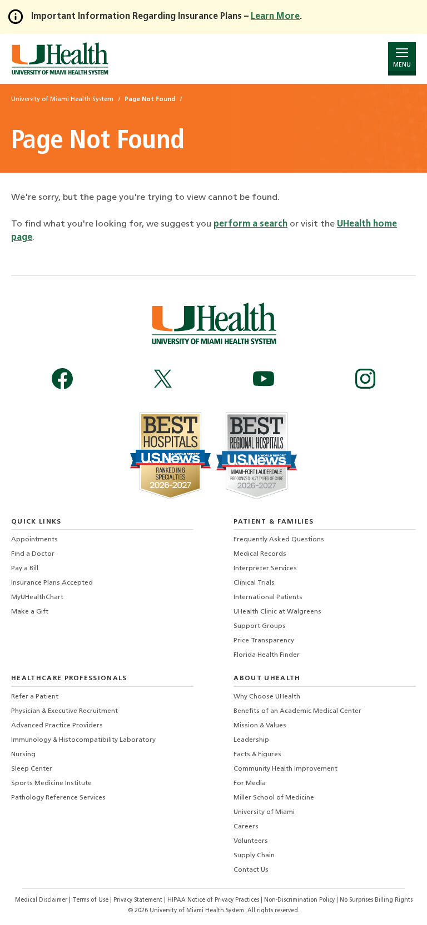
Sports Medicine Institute (51, 783)
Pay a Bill (24, 568)
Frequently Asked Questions (279, 539)
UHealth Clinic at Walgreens (277, 612)
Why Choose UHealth (267, 696)
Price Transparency (264, 640)
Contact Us (251, 870)
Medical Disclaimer (42, 900)
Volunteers (251, 841)
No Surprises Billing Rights (376, 900)
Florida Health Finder (267, 655)
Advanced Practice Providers (57, 725)
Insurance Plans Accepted (52, 583)
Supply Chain (254, 855)
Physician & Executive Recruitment (64, 711)
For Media (250, 783)
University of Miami (264, 812)
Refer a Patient (34, 696)
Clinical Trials (254, 583)
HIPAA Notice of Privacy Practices (213, 900)
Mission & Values (260, 725)
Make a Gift (29, 612)
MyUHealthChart (37, 597)
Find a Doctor (32, 554)
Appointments (34, 539)
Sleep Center (31, 769)
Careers (246, 826)
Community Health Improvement (285, 769)
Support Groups (260, 626)
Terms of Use (91, 900)
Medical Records (260, 554)
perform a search (250, 224)
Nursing (23, 754)
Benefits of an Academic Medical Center (297, 711)
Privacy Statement (138, 900)
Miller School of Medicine (274, 798)
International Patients (268, 597)
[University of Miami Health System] (59, 58)
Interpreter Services (265, 568)
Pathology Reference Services (58, 798)
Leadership (251, 740)
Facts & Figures (257, 754)
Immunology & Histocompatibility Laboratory (83, 740)
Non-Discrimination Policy (299, 900)
